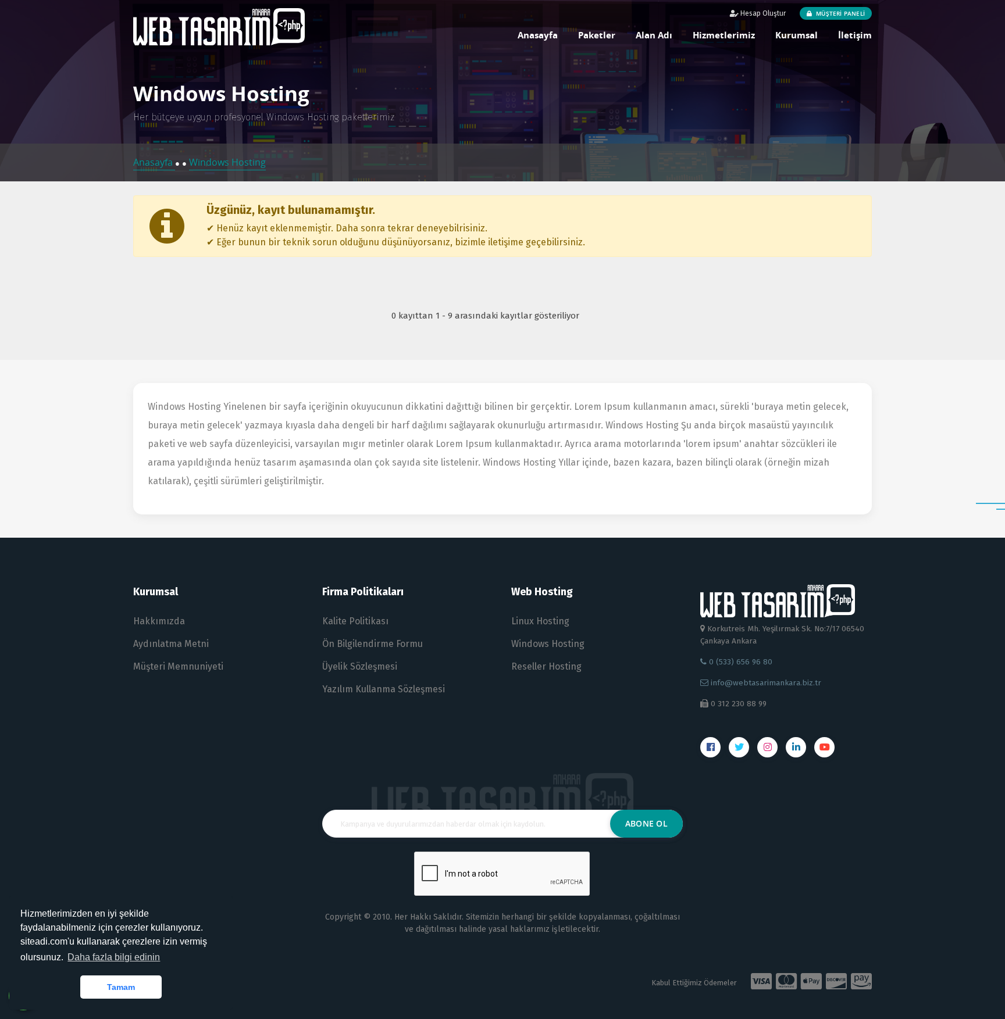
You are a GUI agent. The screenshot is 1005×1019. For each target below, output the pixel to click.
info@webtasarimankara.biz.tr (766, 683)
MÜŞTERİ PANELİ (839, 13)
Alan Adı (654, 35)
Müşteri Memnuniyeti (178, 666)
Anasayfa (538, 35)
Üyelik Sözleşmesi (359, 666)
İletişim (855, 35)
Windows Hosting (227, 162)
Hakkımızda (159, 621)
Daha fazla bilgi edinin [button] (113, 957)
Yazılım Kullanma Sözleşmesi (383, 689)
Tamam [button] (121, 987)
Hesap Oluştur (762, 13)
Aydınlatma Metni (171, 643)
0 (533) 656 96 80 (739, 662)
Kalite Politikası (355, 621)
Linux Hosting (540, 621)
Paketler (596, 35)
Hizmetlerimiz (724, 35)
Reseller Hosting (546, 666)
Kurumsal (796, 35)
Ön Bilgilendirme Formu (372, 643)
